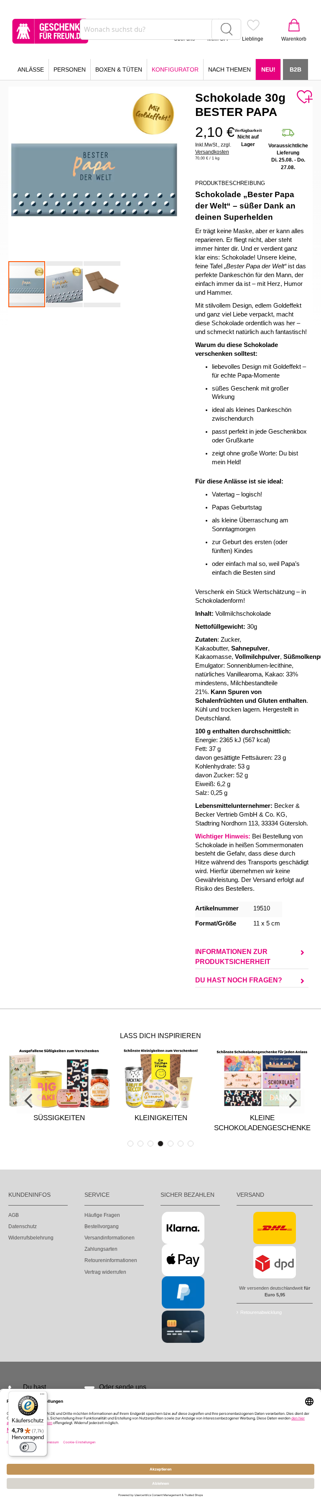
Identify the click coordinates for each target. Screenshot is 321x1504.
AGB (13, 1215)
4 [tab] (160, 1144)
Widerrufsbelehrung (31, 1238)
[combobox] (160, 29)
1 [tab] (130, 1144)
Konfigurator (175, 69)
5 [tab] (170, 1144)
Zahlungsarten (100, 1249)
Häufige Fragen (102, 1215)
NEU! (268, 69)
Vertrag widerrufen (105, 1272)
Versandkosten (212, 152)
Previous (29, 1100)
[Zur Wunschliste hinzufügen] (304, 97)
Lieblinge (252, 39)
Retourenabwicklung (261, 1312)
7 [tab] (191, 1144)
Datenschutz (22, 1226)
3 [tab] (150, 1144)
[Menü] (42, 1396)
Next (291, 1100)
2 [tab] (140, 1144)
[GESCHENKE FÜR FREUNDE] (50, 31)
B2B (295, 69)
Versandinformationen (109, 1238)
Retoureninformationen (110, 1260)
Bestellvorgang (101, 1226)
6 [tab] (180, 1144)
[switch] (28, 1447)
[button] (65, 284)
